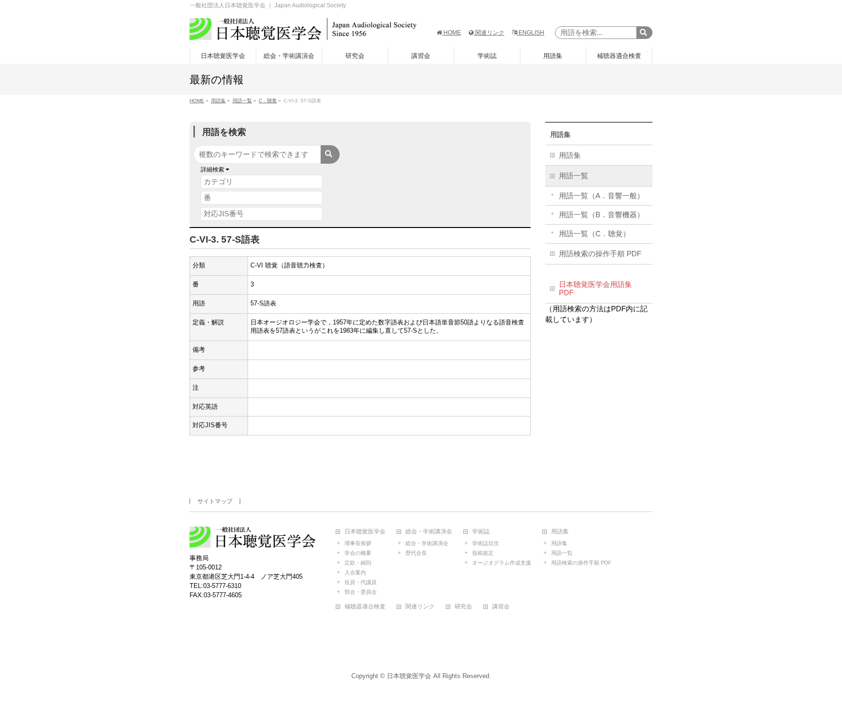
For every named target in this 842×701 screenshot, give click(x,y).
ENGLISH (530, 32)
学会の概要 (357, 553)
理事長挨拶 (357, 543)
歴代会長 (416, 553)
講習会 (501, 607)
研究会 (463, 607)
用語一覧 (573, 176)
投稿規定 (483, 553)
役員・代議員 (360, 582)
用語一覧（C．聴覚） (594, 234)
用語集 (560, 134)
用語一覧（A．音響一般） (601, 196)
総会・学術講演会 (428, 532)
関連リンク (489, 32)
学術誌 (481, 532)
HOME (451, 32)
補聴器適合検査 (364, 607)
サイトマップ (214, 501)
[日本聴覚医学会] (303, 29)
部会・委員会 (360, 592)
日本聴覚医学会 (364, 532)
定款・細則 (357, 563)
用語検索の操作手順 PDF (600, 254)
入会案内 (355, 572)
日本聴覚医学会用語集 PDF (595, 289)
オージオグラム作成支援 (501, 563)
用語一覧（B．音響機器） (601, 215)
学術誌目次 (485, 543)
